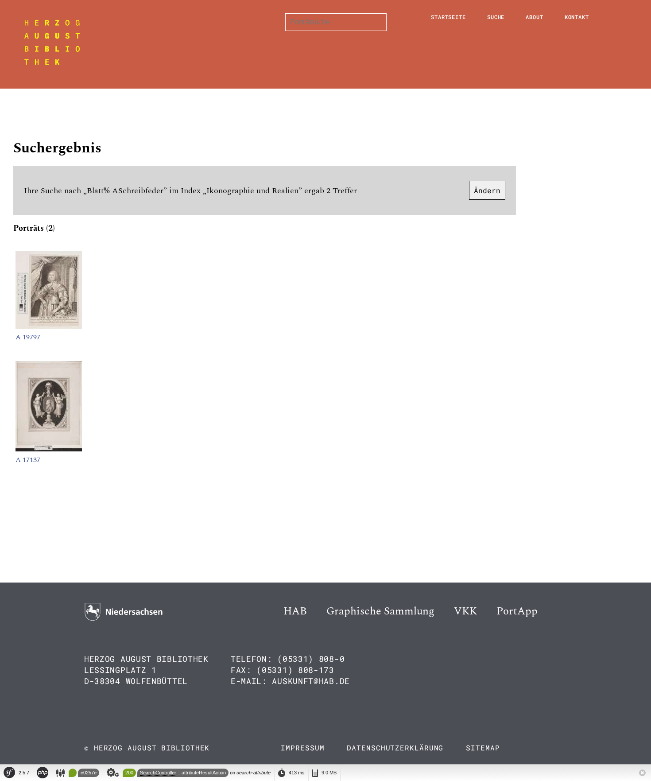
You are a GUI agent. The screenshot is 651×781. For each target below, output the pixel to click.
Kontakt (577, 16)
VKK (465, 611)
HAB (295, 611)
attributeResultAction (204, 772)
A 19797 (28, 337)
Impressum (302, 747)
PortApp (517, 611)
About (534, 16)
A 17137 (28, 460)
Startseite (448, 16)
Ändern (487, 190)
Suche (496, 16)
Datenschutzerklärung (395, 747)
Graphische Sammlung (380, 611)
